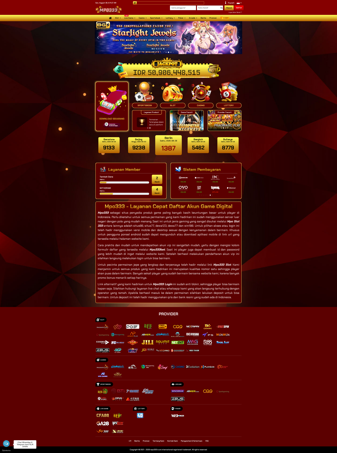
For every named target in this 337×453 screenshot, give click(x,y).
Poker (180, 18)
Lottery (169, 18)
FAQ (207, 441)
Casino (142, 18)
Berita (203, 18)
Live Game (128, 18)
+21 (129, 441)
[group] (224, 120)
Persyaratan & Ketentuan (191, 441)
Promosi (213, 18)
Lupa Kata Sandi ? (235, 12)
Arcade (192, 18)
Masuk (229, 8)
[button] (239, 38)
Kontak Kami (172, 441)
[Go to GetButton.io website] (6, 450)
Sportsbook (155, 18)
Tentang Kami (158, 441)
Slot (117, 18)
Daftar (239, 7)
